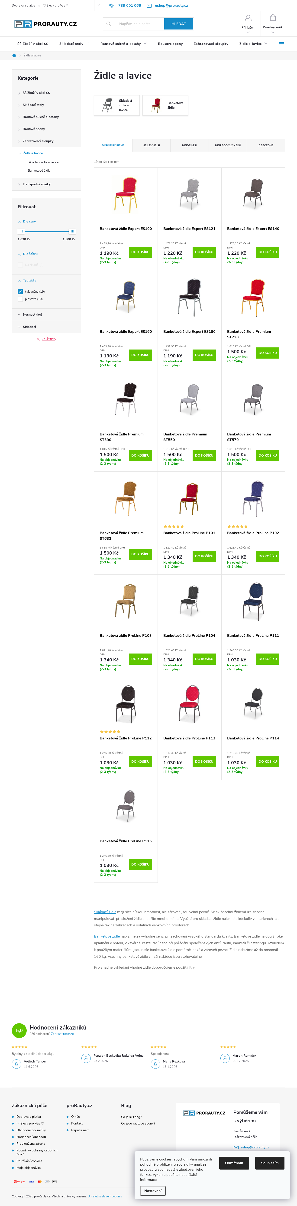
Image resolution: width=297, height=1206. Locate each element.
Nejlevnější (151, 145)
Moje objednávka (28, 1168)
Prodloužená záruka (30, 1143)
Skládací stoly (33, 105)
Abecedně (265, 145)
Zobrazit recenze (62, 1034)
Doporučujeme (113, 145)
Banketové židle (39, 170)
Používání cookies (29, 1161)
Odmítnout (234, 1163)
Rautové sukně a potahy (41, 117)
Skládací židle (105, 912)
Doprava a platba (23, 5)
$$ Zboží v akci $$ (36, 93)
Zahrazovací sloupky (38, 141)
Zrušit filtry (49, 339)
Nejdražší (189, 145)
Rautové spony (34, 129)
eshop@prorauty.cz (255, 1147)
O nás (75, 1117)
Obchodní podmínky (31, 1130)
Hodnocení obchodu (31, 1137)
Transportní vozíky (37, 184)
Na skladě (33, 265)
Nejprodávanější (228, 145)
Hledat (178, 23)
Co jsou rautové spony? (138, 1123)
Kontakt (77, 1123)
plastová (33, 299)
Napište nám (80, 1130)
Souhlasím (270, 1163)
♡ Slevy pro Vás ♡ (55, 5)
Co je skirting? (131, 1117)
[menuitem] (33, 44)
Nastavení (152, 1190)
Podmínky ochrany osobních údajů (37, 1152)
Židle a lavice (33, 153)
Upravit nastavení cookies (105, 1196)
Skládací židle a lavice (43, 162)
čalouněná (34, 292)
